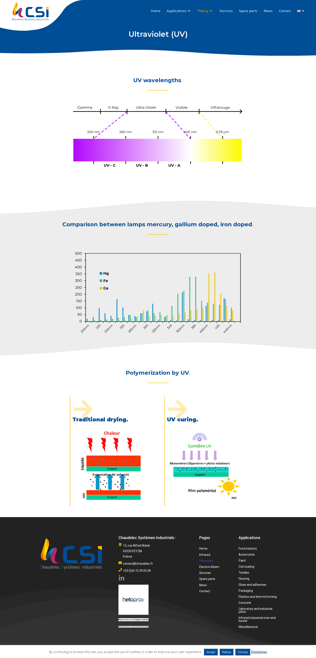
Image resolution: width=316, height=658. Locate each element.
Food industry (248, 548)
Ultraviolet (206, 560)
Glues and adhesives (252, 584)
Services (205, 573)
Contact (204, 591)
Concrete (245, 602)
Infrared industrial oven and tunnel (257, 619)
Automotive (247, 554)
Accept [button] (211, 652)
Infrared (204, 554)
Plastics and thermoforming (258, 596)
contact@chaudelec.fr (138, 563)
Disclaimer (259, 652)
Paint (242, 560)
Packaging (246, 590)
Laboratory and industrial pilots (255, 610)
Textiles (244, 572)
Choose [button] (243, 652)
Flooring (244, 578)
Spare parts (207, 579)
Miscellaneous (248, 627)
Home (203, 548)
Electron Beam (209, 567)
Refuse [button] (226, 652)
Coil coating (246, 566)
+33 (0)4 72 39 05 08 (137, 570)
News (203, 585)
